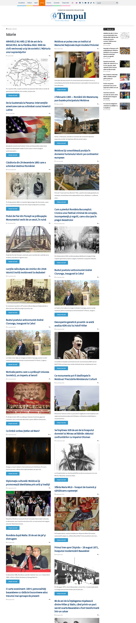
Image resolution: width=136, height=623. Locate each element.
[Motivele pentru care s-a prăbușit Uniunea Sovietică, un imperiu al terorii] (28, 398)
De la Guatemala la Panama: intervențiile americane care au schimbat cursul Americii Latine (28, 106)
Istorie (42, 3)
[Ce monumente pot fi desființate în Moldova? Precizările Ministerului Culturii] (76, 398)
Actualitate (21, 3)
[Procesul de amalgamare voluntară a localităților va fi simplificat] (125, 106)
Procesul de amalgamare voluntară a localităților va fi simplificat (110, 105)
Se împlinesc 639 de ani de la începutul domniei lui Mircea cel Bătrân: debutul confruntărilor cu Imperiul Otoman (74, 433)
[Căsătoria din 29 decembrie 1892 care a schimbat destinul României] (28, 185)
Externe (49, 3)
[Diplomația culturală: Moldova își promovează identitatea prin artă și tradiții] (28, 503)
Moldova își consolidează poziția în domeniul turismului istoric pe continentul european (76, 154)
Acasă (9, 29)
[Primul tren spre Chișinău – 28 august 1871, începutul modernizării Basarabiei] (76, 570)
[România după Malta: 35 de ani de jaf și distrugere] (28, 558)
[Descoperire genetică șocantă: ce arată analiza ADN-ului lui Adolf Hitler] (76, 345)
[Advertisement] (116, 143)
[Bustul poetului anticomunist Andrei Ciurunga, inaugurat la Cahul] (76, 292)
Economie (56, 3)
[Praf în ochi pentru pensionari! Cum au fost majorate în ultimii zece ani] (125, 86)
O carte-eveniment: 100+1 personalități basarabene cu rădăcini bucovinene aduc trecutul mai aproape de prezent (27, 592)
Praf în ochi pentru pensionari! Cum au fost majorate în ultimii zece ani (110, 85)
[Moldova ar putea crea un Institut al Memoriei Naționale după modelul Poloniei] (76, 65)
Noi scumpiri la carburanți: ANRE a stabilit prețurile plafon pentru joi (110, 76)
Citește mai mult (12, 95)
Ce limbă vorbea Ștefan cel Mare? (23, 430)
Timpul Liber (65, 3)
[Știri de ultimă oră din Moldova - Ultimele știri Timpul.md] (68, 15)
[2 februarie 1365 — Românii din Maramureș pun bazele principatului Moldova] (76, 120)
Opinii (36, 3)
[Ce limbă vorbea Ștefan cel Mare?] (28, 450)
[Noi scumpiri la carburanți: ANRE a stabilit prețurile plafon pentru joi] (125, 77)
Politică (29, 3)
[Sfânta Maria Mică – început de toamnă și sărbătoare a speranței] (76, 514)
